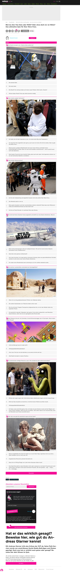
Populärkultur (11, 22)
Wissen (37, 4)
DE (54, 1)
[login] (1, 570)
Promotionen (54, 4)
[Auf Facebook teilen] (7, 31)
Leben (25, 4)
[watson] (5, 1)
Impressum (30, 569)
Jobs (25, 569)
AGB (36, 569)
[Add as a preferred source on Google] (25, 31)
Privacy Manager (50, 569)
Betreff (8, 502)
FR (57, 1)
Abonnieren (31, 486)
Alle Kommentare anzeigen (21, 527)
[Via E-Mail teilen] (12, 31)
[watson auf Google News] (32, 31)
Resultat (31, 473)
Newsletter (11, 569)
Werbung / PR (19, 569)
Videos (48, 4)
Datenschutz (41, 569)
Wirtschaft (17, 4)
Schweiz (4, 4)
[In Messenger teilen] (9, 31)
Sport (21, 4)
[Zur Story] (31, 548)
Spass (29, 4)
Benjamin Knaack (13, 38)
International (10, 4)
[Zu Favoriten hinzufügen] (18, 31)
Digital (33, 4)
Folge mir (33, 38)
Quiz (45, 4)
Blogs (41, 4)
